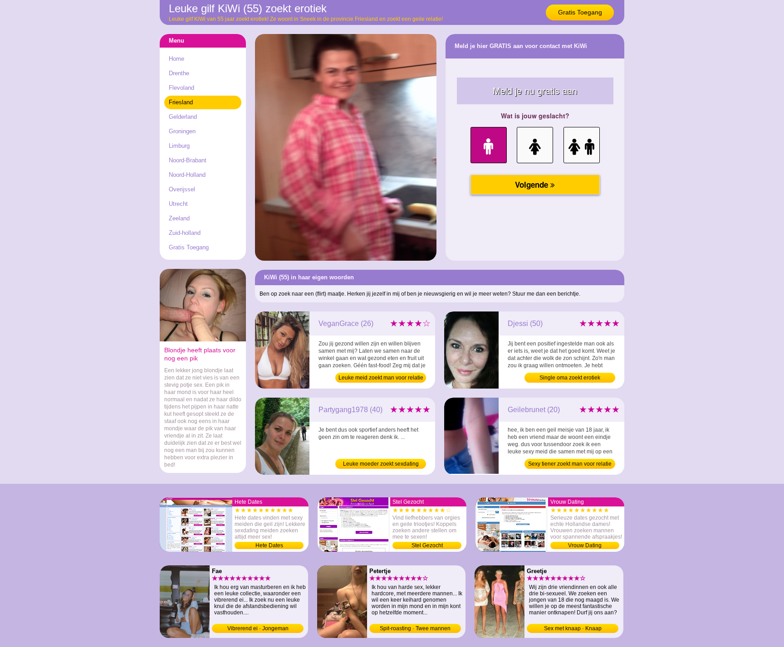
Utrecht (178, 203)
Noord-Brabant (187, 160)
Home (176, 58)
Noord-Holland (187, 174)
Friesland (181, 102)
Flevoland (181, 87)
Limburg (179, 145)
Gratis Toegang (580, 12)
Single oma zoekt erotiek (569, 378)
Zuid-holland (185, 232)
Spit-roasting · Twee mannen (415, 628)
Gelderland (183, 116)
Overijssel (182, 189)
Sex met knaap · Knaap (573, 628)
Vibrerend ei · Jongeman (258, 628)
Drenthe (179, 73)
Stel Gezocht (427, 545)
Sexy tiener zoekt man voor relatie (570, 464)
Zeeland (179, 218)
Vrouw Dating (585, 545)
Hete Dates (269, 545)
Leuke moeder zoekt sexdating (381, 464)
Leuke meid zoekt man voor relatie (380, 378)
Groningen (182, 131)
